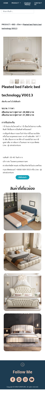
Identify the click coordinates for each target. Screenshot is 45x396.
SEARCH (38, 11)
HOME (5, 3)
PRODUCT (15, 3)
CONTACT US (38, 3)
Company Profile (27, 4)
